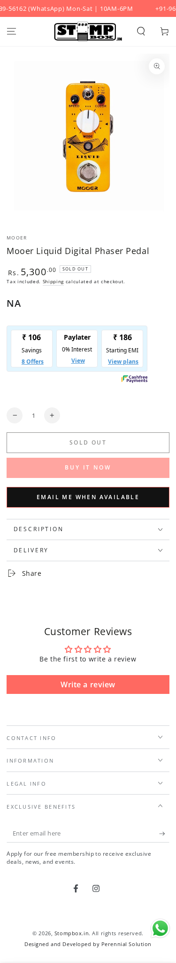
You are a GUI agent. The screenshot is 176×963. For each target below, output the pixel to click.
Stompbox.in (71, 933)
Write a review (88, 684)
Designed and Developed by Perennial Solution (88, 943)
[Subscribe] (164, 834)
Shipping (53, 282)
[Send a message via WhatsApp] (160, 928)
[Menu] (11, 31)
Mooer (17, 238)
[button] (141, 31)
